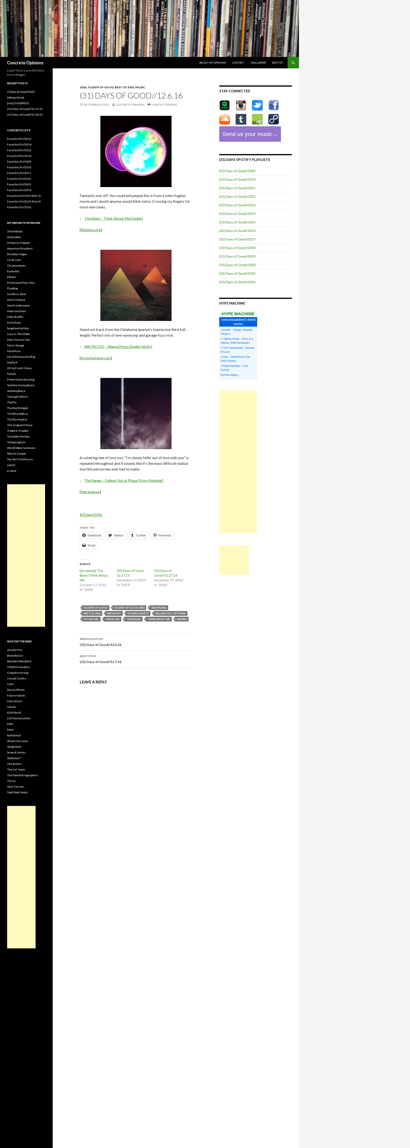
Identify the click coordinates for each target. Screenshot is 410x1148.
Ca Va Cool (13, 260)
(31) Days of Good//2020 (237, 265)
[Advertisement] (238, 462)
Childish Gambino (18, 667)
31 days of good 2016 (129, 607)
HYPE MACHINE (238, 313)
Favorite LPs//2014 (19, 190)
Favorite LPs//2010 (19, 167)
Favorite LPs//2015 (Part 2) (24, 201)
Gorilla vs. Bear (16, 294)
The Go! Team (16, 769)
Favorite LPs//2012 (19, 178)
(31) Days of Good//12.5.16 (100, 642)
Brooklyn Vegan (17, 254)
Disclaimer (258, 62)
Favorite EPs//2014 (19, 144)
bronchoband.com (96, 358)
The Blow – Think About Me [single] (113, 218)
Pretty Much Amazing (20, 379)
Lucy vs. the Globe (18, 334)
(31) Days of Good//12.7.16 (100, 659)
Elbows (11, 277)
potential (91, 619)
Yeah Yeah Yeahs (17, 792)
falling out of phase (170, 613)
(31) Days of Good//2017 (237, 239)
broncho (114, 613)
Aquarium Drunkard (20, 248)
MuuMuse (13, 351)
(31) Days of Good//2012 (237, 196)
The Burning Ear (17, 419)
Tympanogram (16, 442)
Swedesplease (16, 391)
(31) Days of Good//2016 (237, 231)
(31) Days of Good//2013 (237, 205)
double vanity (138, 613)
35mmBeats (15, 231)
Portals (11, 374)
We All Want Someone (21, 448)
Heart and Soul (16, 311)
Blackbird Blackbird (19, 661)
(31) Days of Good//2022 (237, 282)
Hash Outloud (16, 299)
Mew (10, 729)
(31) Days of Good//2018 (237, 248)
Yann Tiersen (15, 786)
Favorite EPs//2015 (19, 150)
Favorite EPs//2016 (19, 156)
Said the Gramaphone (20, 385)
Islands (11, 707)
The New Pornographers (22, 775)
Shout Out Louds (17, 741)
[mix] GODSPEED (18, 103)
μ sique (11, 470)
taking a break (15, 97)
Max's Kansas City (18, 339)
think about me (159, 619)
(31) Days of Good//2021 (237, 273)
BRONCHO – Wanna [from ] (118, 346)
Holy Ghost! (15, 701)
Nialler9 (12, 362)
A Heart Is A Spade (18, 243)
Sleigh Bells (14, 746)
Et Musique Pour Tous (21, 282)
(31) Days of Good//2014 (237, 214)
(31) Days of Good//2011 (237, 188)
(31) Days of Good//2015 (237, 222)
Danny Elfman (16, 690)
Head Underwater (18, 305)
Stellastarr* (14, 758)
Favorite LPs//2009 (19, 161)
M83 (10, 724)
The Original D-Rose (20, 425)
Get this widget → (230, 374)
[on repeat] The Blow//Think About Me (94, 575)
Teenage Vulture (17, 396)
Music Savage (15, 345)
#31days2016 (91, 514)
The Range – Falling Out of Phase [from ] (123, 480)
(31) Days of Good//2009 (237, 171)
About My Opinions (212, 62)
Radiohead (14, 735)
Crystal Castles (16, 678)
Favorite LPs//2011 (19, 173)
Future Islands (16, 695)
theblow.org (91, 229)
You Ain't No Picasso (20, 459)
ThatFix (12, 402)
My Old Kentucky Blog (21, 356)
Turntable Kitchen (18, 436)
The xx (11, 781)
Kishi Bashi (14, 712)
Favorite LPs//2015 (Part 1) (24, 196)
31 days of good (101, 87)
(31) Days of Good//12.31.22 (25, 109)
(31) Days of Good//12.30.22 (25, 114)
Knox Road (14, 322)
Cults (10, 684)
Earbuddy (13, 271)
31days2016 (159, 607)
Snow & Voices (16, 752)
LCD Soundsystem (18, 718)
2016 (83, 87)
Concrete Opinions (25, 62)
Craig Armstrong (17, 672)
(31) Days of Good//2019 (237, 256)
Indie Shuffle (15, 317)
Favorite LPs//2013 (19, 184)
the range (133, 619)
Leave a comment (164, 104)
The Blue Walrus (17, 413)
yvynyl (11, 465)
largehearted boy (18, 328)
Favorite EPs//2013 (19, 139)
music (140, 87)
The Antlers (14, 764)
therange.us (90, 491)
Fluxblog (12, 288)
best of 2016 (124, 87)
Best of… (278, 62)
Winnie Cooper (16, 453)
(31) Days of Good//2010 (237, 179)
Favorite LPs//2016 (19, 207)
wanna (182, 619)
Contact (238, 62)
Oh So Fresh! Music (19, 368)
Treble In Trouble (17, 431)
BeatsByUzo (15, 655)
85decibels (14, 237)
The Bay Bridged (17, 408)
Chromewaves (16, 265)
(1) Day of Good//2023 (21, 92)
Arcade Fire (14, 650)
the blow (113, 619)
